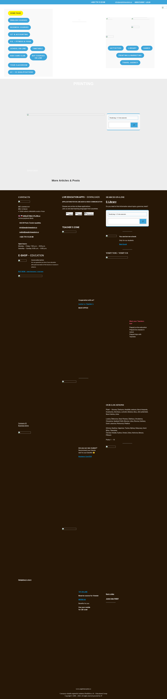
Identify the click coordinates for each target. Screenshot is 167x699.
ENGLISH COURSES (18, 20)
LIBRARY (132, 48)
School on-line (18, 48)
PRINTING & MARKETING (130, 55)
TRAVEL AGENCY (130, 63)
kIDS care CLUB (17, 56)
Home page (15, 13)
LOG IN (148, 2)
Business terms (23, 426)
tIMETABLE (38, 48)
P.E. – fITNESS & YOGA (20, 41)
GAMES (146, 48)
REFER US (82, 600)
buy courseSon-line (38, 57)
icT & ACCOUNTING (19, 34)
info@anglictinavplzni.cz (123, 2)
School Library (32, 170)
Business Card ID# (85, 456)
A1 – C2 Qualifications (21, 72)
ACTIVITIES (115, 48)
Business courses (19, 27)
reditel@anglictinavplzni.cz (29, 232)
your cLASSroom (18, 65)
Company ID (22, 423)
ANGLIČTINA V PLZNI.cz (31, 216)
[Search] (134, 125)
